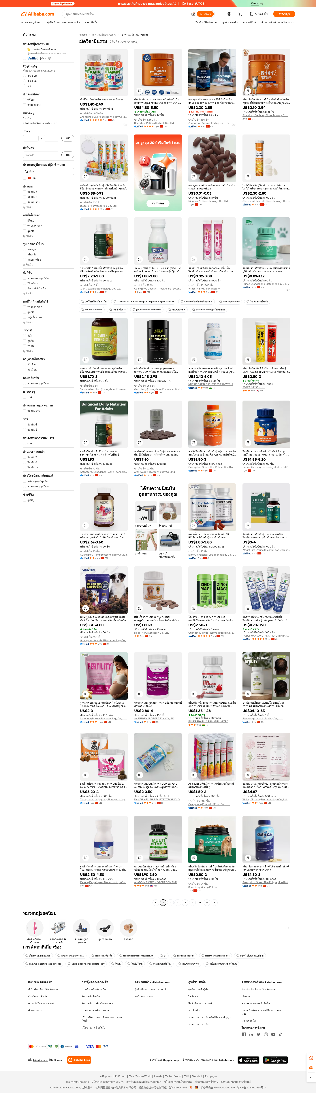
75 (207, 902)
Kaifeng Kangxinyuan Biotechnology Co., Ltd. (104, 882)
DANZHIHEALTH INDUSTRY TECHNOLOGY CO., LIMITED (158, 799)
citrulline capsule (186, 955)
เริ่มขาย (246, 996)
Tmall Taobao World (140, 1076)
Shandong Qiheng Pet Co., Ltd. (205, 887)
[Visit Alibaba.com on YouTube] (273, 1034)
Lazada (158, 1076)
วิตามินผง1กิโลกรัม (259, 301)
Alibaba (83, 34)
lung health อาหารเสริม (72, 955)
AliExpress (106, 1076)
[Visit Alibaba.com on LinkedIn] (251, 1034)
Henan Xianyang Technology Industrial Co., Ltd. (266, 467)
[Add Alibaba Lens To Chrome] (79, 1060)
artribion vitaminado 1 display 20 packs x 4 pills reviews (145, 301)
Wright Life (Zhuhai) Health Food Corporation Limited (266, 549)
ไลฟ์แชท (193, 996)
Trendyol (197, 1076)
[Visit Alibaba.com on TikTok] (280, 1034)
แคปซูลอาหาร (178, 309)
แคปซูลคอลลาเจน (190, 964)
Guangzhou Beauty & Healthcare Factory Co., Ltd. (158, 288)
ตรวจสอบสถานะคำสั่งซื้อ (256, 1003)
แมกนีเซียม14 (119, 309)
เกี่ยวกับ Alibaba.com (40, 981)
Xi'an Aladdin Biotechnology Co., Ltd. (154, 471)
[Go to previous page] (156, 902)
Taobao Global (173, 1076)
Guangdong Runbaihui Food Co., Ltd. (209, 804)
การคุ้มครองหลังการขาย (95, 1010)
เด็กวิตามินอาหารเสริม (39, 955)
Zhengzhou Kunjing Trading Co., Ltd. (208, 122)
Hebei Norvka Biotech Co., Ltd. (151, 632)
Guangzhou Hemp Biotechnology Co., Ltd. (103, 554)
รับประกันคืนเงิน (91, 996)
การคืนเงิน (194, 1010)
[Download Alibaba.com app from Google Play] (275, 1060)
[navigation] (48, 469)
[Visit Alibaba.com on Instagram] (266, 1034)
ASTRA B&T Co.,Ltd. (253, 387)
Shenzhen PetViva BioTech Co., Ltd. (154, 122)
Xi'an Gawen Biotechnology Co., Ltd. (100, 288)
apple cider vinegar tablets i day (88, 964)
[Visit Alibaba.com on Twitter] (258, 1034)
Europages (211, 1076)
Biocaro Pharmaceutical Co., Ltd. (98, 205)
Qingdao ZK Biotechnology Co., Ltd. (208, 201)
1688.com (120, 1076)
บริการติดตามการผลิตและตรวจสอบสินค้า (102, 1019)
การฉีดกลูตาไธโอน (162, 964)
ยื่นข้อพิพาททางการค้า (200, 1003)
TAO (186, 1076)
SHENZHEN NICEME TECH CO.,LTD (154, 718)
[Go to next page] (214, 902)
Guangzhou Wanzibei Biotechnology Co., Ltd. (104, 640)
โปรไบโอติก (136, 964)
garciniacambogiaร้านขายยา (210, 309)
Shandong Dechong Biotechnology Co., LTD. (266, 115)
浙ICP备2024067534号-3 (251, 1087)
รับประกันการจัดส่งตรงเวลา (97, 1003)
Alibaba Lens (40, 1060)
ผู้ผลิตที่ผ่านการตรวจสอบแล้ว (151, 989)
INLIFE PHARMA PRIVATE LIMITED (208, 721)
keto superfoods (231, 301)
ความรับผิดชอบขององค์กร (42, 1003)
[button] (193, 14)
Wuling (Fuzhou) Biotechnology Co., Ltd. (264, 799)
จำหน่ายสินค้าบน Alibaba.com (259, 989)
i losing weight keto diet (217, 955)
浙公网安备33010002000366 (218, 1087)
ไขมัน (118, 964)
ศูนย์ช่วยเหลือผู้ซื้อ (198, 989)
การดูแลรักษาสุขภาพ (104, 34)
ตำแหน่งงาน (35, 1010)
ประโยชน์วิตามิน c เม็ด (96, 301)
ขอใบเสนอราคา (144, 996)
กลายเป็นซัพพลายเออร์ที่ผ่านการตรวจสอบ (263, 1012)
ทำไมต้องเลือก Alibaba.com (43, 989)
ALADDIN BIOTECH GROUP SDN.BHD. (155, 882)
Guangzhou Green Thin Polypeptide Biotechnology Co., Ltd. (212, 467)
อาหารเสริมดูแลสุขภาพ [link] (134, 34)
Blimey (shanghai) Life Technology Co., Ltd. (212, 554)
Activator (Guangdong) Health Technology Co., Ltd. (104, 471)
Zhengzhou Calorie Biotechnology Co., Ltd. (104, 116)
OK (68, 138)
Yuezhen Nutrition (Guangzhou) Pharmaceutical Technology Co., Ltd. (104, 389)
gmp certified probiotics (148, 309)
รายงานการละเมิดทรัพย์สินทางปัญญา (209, 1017)
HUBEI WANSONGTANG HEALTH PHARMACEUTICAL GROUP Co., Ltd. (266, 635)
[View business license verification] (191, 1087)
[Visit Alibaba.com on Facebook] (244, 1034)
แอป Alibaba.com (224, 1060)
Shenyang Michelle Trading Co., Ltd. (262, 718)
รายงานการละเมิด (198, 1024)
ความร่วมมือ (249, 1020)
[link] (311, 1058)
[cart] (241, 14)
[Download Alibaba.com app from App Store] (248, 1060)
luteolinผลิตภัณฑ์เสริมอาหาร (198, 301)
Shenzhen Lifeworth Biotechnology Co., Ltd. (266, 201)
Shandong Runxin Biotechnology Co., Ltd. (103, 718)
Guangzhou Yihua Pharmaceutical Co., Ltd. (212, 632)
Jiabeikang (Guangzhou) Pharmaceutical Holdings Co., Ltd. (158, 389)
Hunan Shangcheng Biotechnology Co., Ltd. (266, 283)
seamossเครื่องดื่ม (103, 955)
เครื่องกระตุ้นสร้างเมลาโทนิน (223, 964)
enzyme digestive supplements (45, 964)
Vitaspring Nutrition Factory (204, 288)
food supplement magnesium (138, 955)
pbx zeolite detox (93, 309)
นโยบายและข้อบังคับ (93, 1027)
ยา (165, 955)
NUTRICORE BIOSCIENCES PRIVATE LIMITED (212, 384)
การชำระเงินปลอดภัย (94, 989)
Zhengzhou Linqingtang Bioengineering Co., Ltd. (104, 799)
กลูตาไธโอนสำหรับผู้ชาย (252, 955)
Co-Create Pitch (37, 996)
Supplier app (171, 1060)
